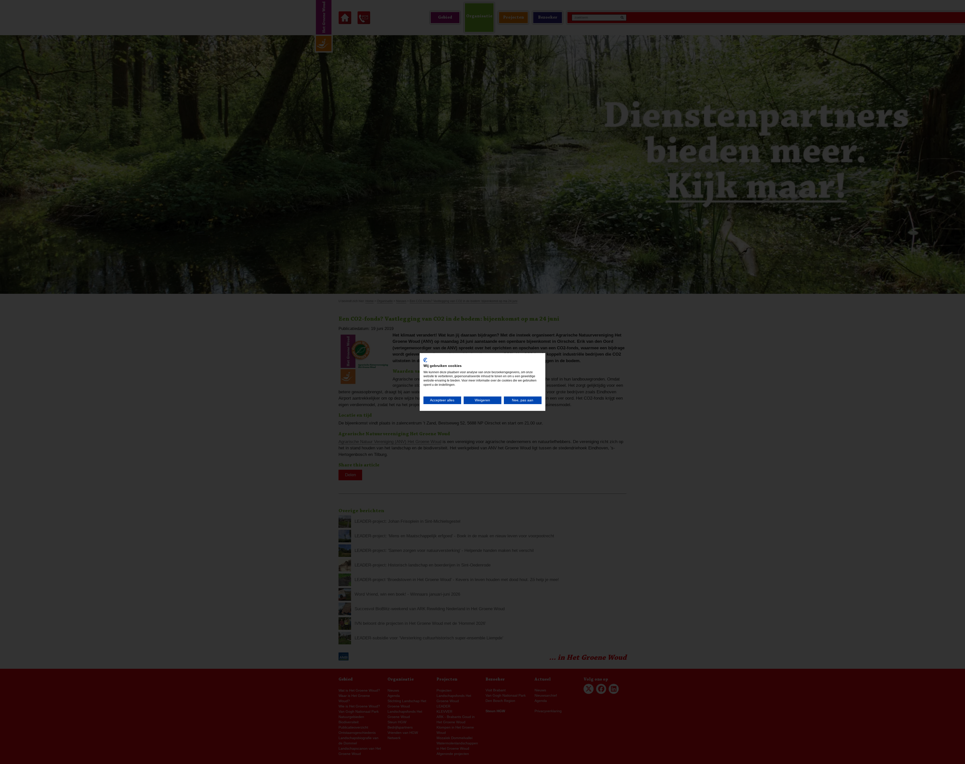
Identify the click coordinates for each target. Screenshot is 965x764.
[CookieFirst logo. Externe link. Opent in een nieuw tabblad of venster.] (425, 360)
